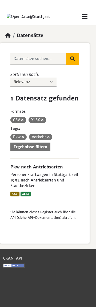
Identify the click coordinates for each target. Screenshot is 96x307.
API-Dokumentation (44, 218)
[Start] (8, 35)
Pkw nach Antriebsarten (36, 166)
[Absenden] (72, 58)
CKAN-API (12, 258)
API (13, 218)
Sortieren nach (24, 74)
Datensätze (30, 35)
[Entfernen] (22, 120)
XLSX (25, 194)
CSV (15, 194)
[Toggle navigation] (85, 16)
